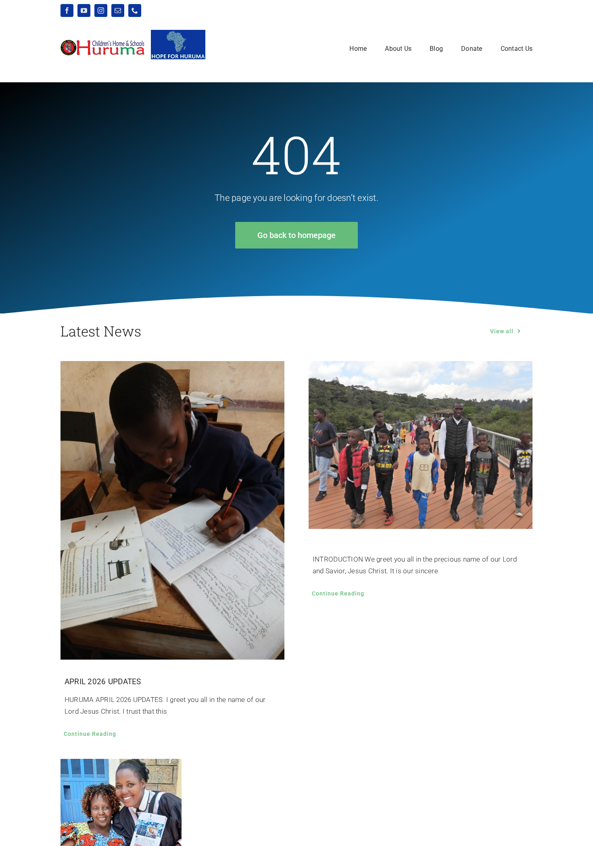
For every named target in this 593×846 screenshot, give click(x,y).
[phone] (134, 10)
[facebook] (67, 10)
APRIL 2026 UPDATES (103, 681)
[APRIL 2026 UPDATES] (172, 510)
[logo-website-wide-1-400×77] (103, 43)
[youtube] (83, 10)
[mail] (117, 10)
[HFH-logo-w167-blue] (178, 33)
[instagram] (100, 10)
